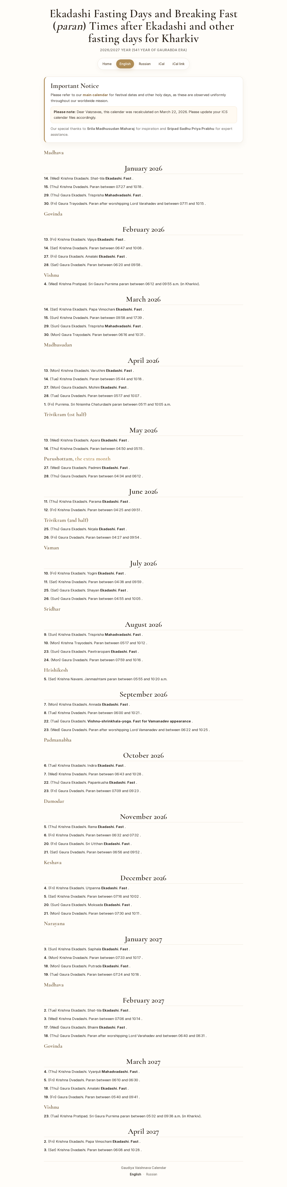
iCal (162, 64)
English (125, 64)
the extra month (93, 458)
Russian (145, 64)
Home (107, 64)
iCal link (178, 64)
